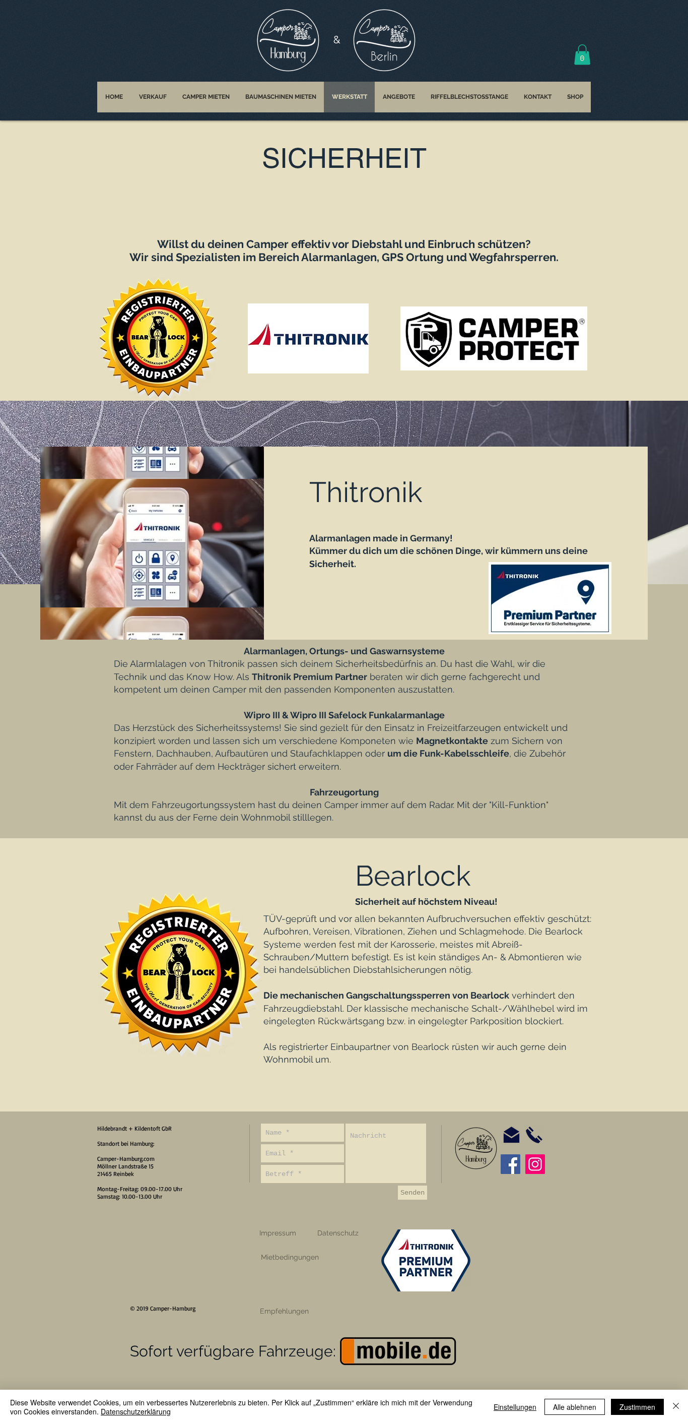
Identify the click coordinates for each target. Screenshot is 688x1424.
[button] (543, 592)
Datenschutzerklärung (136, 1411)
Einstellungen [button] (515, 1407)
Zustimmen (637, 1407)
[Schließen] (676, 1407)
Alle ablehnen (574, 1407)
